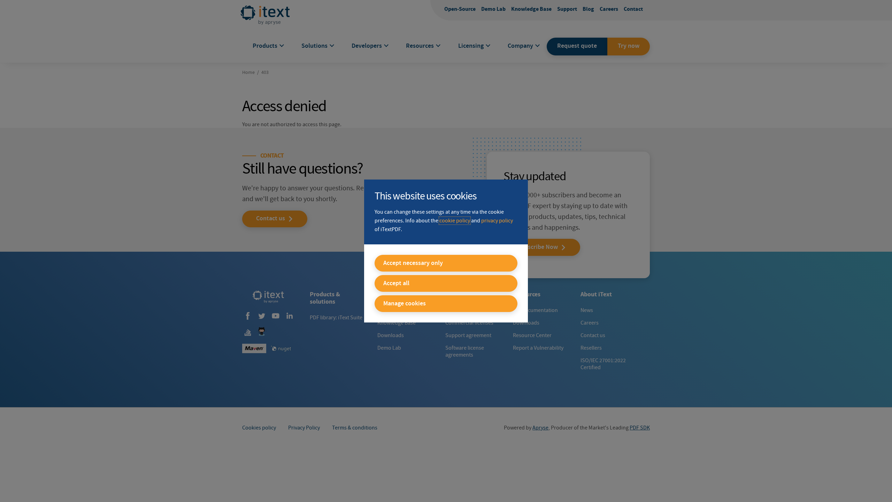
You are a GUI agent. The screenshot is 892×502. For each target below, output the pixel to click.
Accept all (396, 283)
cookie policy (454, 220)
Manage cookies (404, 303)
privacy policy (497, 220)
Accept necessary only (413, 263)
